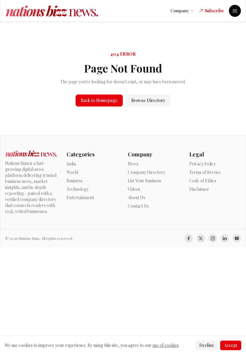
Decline (206, 345)
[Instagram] (212, 238)
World (72, 172)
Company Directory (146, 172)
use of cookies (165, 345)
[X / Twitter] (200, 238)
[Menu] (235, 11)
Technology (77, 189)
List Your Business (144, 181)
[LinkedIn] (224, 238)
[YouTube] (236, 238)
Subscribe (214, 11)
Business (74, 181)
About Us (136, 197)
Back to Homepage (99, 100)
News (133, 164)
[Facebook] (188, 238)
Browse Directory (148, 100)
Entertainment (80, 197)
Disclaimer (199, 189)
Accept (230, 345)
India (71, 164)
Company (179, 11)
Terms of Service (205, 172)
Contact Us (138, 206)
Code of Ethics (202, 181)
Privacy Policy (202, 164)
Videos (134, 189)
